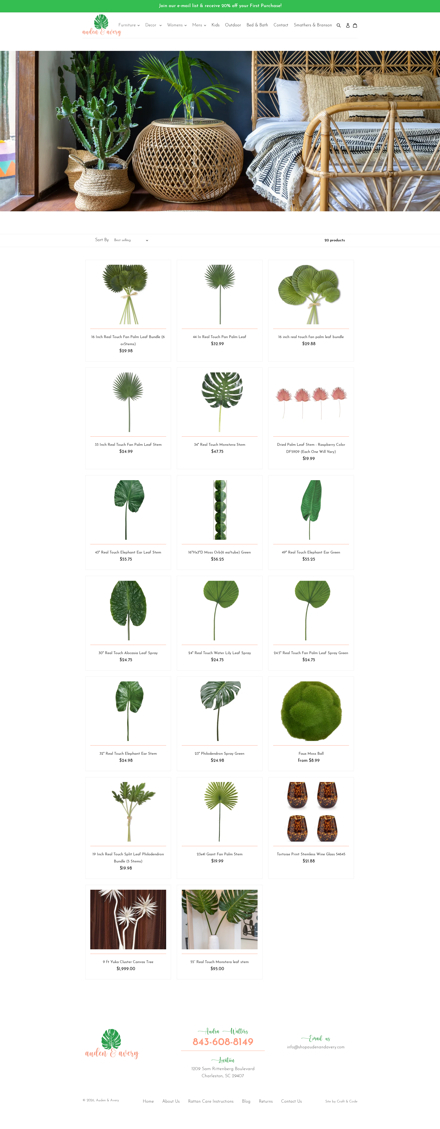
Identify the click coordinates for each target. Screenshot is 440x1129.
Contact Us (291, 1101)
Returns (266, 1101)
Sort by (102, 240)
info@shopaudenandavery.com (316, 1042)
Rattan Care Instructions (211, 1101)
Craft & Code (347, 1101)
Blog (246, 1101)
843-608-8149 (223, 1037)
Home (148, 1101)
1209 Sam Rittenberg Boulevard (223, 1067)
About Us (171, 1101)
